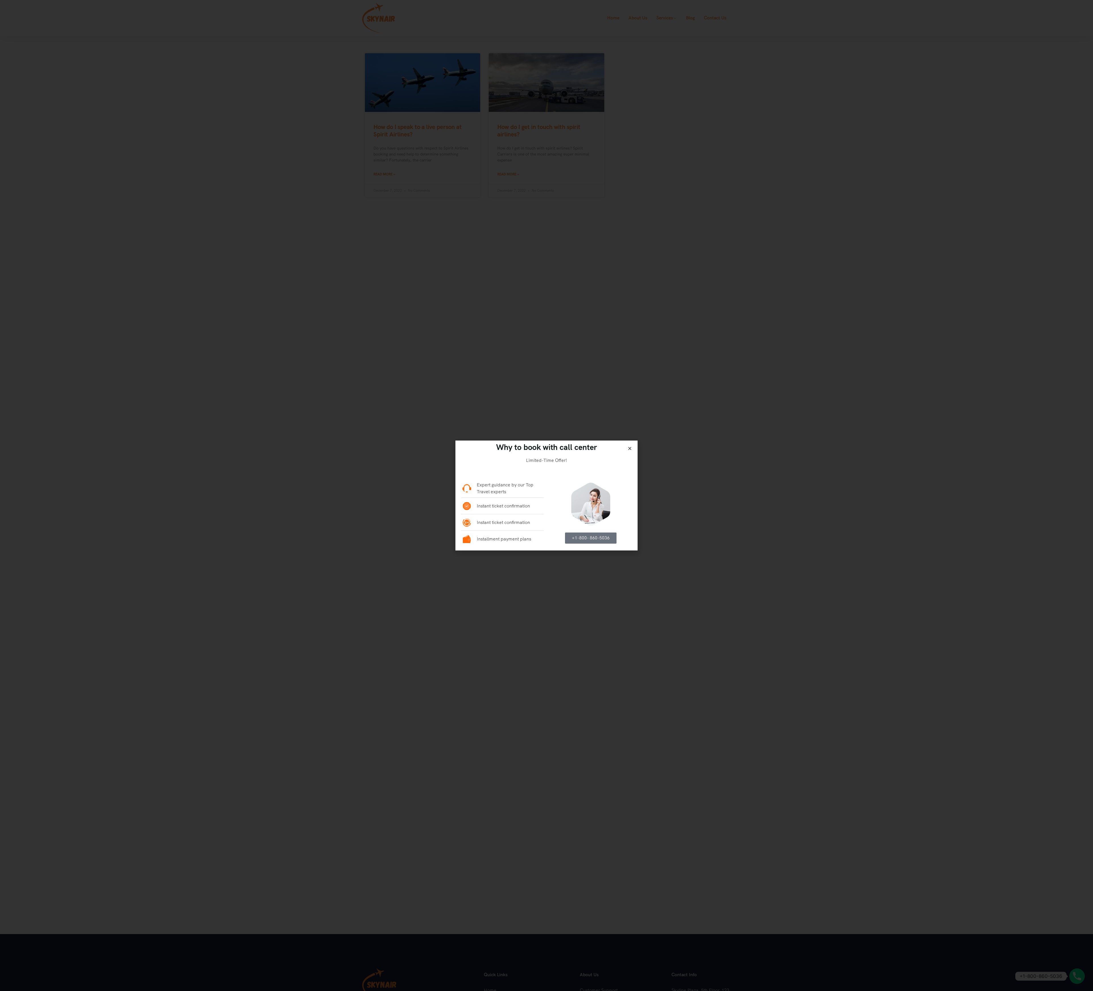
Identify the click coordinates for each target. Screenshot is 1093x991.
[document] (546, 495)
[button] (630, 448)
